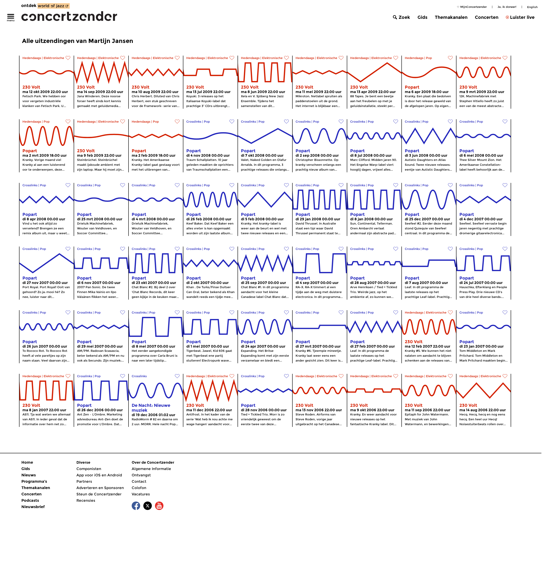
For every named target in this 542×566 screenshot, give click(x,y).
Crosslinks (193, 121)
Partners (84, 481)
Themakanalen (451, 17)
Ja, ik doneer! (507, 6)
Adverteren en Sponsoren (100, 488)
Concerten (486, 17)
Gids (422, 17)
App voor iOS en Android (99, 475)
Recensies (85, 500)
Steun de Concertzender (99, 494)
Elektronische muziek (60, 58)
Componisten (88, 469)
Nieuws (28, 475)
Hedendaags (31, 58)
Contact (139, 481)
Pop (429, 58)
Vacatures (141, 494)
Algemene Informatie (151, 469)
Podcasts (30, 500)
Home (27, 462)
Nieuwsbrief (33, 506)
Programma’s (34, 481)
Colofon (139, 488)
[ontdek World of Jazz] (53, 6)
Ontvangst (141, 475)
